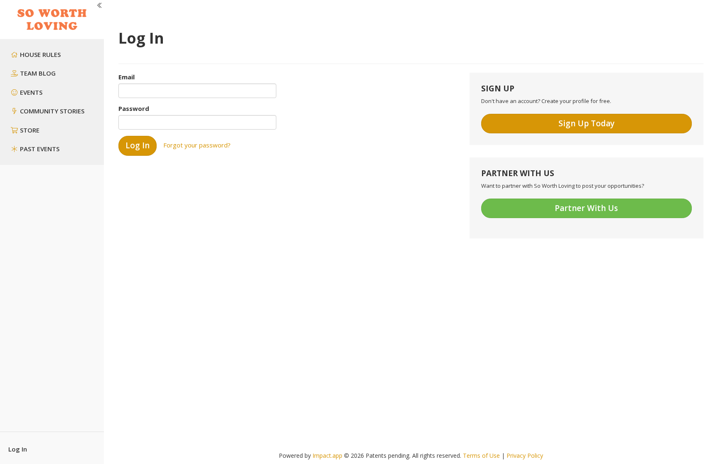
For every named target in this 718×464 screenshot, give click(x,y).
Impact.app (327, 455)
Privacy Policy (525, 455)
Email (126, 77)
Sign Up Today (586, 123)
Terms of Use (481, 455)
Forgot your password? (197, 145)
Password (133, 108)
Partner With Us (586, 208)
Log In (17, 449)
